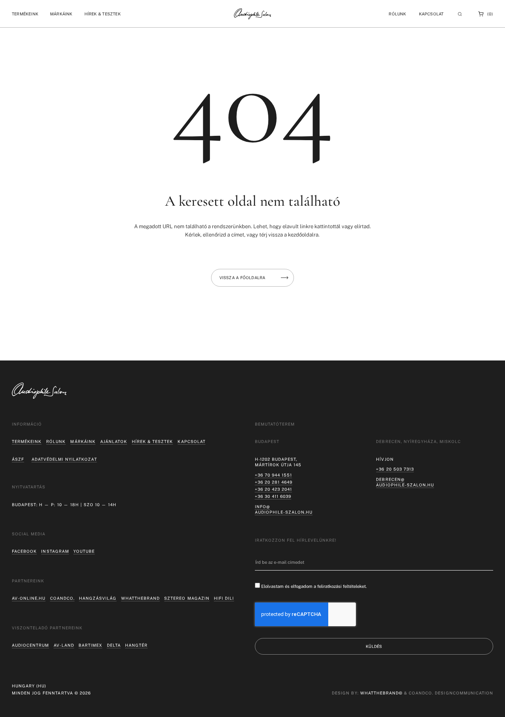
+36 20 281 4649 (273, 482)
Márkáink (82, 441)
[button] (25, 14)
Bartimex (90, 645)
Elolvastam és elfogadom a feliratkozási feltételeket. (314, 586)
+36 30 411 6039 (273, 496)
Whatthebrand (140, 598)
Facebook (24, 551)
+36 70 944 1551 (273, 475)
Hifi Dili (224, 598)
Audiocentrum (30, 645)
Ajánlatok (113, 441)
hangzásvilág (97, 598)
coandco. (62, 598)
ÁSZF (18, 459)
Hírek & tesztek (152, 441)
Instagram (55, 551)
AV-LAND (64, 645)
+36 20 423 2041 (273, 489)
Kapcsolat (431, 13)
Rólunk (55, 441)
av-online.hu (28, 598)
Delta (114, 645)
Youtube (84, 551)
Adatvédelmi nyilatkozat (64, 459)
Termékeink (26, 441)
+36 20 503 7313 (394, 469)
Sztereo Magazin (186, 598)
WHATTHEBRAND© (381, 693)
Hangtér (136, 645)
